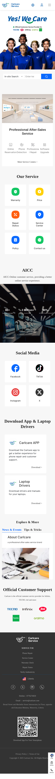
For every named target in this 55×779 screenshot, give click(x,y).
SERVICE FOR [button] (28, 648)
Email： (27, 701)
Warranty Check (27, 663)
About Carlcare (19, 537)
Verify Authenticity (27, 672)
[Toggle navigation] (49, 5)
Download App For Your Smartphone (27, 740)
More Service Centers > (27, 162)
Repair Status (28, 667)
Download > (36, 467)
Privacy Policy (21, 754)
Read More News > (16, 575)
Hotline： (27, 696)
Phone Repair (27, 653)
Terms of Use (34, 754)
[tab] (12, 530)
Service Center (27, 658)
